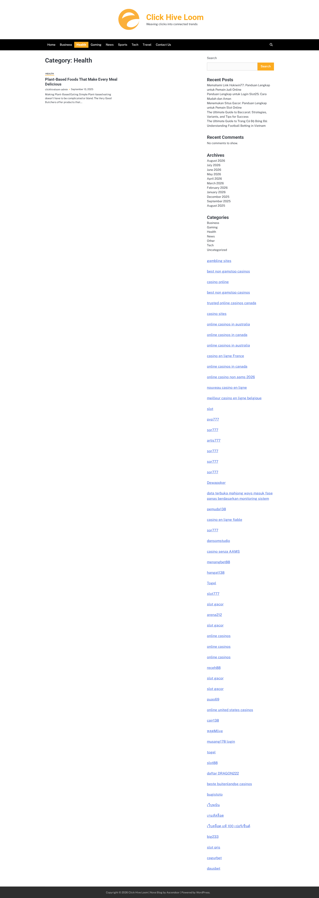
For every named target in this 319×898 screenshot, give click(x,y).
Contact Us (163, 44)
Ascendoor (173, 892)
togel (211, 752)
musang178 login (221, 741)
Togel (211, 583)
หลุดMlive (215, 731)
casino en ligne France (225, 356)
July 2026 (213, 165)
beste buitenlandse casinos (229, 784)
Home (51, 44)
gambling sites (219, 261)
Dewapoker (216, 483)
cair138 (213, 720)
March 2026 (215, 183)
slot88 (212, 763)
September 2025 (219, 201)
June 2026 (214, 170)
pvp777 (213, 419)
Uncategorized (217, 250)
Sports (122, 44)
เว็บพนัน (213, 805)
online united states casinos (230, 710)
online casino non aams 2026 (231, 377)
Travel (147, 44)
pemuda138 (216, 509)
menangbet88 (218, 562)
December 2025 (218, 197)
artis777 (213, 440)
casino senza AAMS (223, 551)
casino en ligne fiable (224, 520)
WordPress (203, 892)
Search (212, 58)
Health (81, 44)
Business (66, 44)
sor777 (212, 430)
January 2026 (216, 192)
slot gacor (215, 604)
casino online (218, 282)
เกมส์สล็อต (215, 815)
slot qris (213, 847)
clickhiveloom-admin (56, 89)
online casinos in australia (228, 324)
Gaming (96, 44)
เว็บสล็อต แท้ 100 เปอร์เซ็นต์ (228, 826)
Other (211, 241)
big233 (213, 837)
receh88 (214, 668)
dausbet (213, 868)
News (110, 44)
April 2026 (214, 178)
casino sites (217, 314)
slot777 (213, 594)
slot (210, 409)
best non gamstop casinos (228, 271)
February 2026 (217, 187)
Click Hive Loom (175, 17)
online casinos (219, 636)
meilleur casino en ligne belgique (234, 398)
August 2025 (216, 205)
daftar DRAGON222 (223, 773)
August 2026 (216, 160)
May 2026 (214, 174)
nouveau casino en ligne (227, 387)
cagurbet (214, 858)
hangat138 (215, 572)
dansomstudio (218, 541)
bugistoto (215, 794)
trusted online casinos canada (231, 303)
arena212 (214, 615)
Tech (135, 44)
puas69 (213, 699)
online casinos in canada (227, 335)
